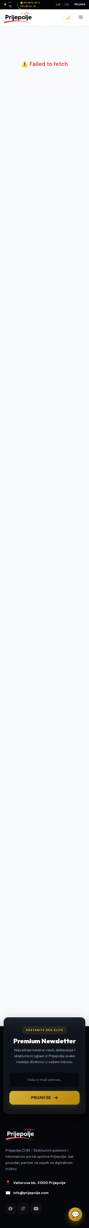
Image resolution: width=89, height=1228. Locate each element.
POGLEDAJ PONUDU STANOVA (49, 690)
